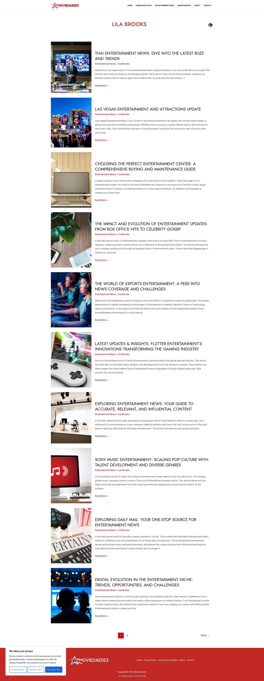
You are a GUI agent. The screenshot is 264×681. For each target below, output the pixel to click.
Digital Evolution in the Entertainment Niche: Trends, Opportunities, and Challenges (144, 582)
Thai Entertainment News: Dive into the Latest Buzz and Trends (149, 56)
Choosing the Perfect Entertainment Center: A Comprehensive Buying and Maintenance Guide (145, 166)
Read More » (101, 85)
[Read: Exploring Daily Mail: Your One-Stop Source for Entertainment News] (71, 535)
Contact (207, 5)
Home (129, 5)
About (197, 5)
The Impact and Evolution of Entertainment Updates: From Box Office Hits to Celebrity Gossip (151, 226)
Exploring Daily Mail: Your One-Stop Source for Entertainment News (145, 522)
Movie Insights (184, 5)
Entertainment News (164, 5)
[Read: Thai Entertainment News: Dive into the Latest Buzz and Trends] (71, 67)
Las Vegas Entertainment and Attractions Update (148, 109)
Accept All (53, 670)
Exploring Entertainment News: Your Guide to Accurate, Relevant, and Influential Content (144, 406)
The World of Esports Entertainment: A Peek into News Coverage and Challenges (147, 286)
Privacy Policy (150, 660)
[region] (36, 661)
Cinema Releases (144, 5)
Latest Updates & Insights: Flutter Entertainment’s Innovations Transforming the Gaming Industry (148, 346)
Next (205, 635)
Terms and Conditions (168, 660)
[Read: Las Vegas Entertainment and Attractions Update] (71, 122)
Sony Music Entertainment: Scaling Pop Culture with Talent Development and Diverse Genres (151, 462)
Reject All (36, 670)
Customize (17, 670)
